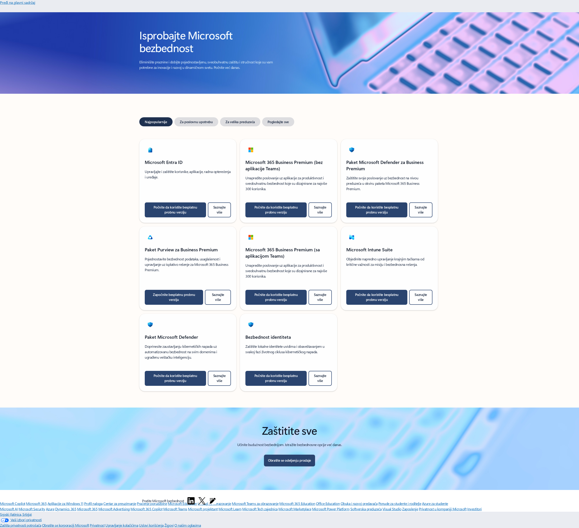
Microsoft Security (32, 508)
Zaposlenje (410, 508)
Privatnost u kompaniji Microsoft (443, 508)
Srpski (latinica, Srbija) (16, 514)
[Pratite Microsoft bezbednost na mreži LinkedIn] (191, 500)
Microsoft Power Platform (330, 508)
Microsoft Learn (230, 508)
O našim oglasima (187, 525)
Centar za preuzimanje (119, 503)
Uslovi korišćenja (151, 525)
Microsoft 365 (36, 503)
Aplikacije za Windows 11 (65, 503)
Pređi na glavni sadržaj (17, 2)
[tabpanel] (288, 262)
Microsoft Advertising (114, 508)
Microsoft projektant (203, 508)
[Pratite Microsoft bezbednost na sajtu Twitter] (202, 500)
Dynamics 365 (65, 508)
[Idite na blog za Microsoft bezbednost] (212, 500)
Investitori (474, 508)
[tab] (156, 121)
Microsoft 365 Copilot (146, 508)
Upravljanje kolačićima (121, 525)
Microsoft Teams (175, 508)
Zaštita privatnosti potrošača (20, 525)
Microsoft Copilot (12, 503)
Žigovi (168, 525)
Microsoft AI (9, 508)
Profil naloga (93, 503)
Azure (50, 508)
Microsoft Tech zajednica (260, 508)
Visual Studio (391, 508)
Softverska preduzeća (366, 508)
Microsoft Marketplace (294, 508)
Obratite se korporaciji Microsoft (65, 525)
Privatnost (97, 525)
